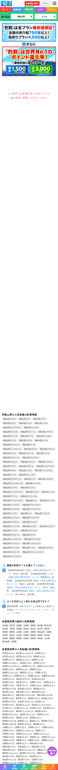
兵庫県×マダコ (47, 740)
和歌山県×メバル (43, 453)
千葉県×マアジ (22, 685)
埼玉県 (5, 628)
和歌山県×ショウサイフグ (13, 492)
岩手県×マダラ (8, 653)
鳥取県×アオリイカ (27, 753)
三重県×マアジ (8, 730)
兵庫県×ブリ (21, 740)
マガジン (52, 9)
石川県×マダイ (36, 708)
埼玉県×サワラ (8, 679)
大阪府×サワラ (22, 737)
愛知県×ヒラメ (39, 724)
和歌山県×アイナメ (10, 496)
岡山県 (12, 635)
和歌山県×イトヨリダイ (44, 470)
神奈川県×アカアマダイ (25, 695)
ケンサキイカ (21, 610)
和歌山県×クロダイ (45, 462)
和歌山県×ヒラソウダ (11, 526)
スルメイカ (35, 610)
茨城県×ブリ (7, 676)
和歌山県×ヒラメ (25, 423)
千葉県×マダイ (36, 682)
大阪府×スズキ (8, 740)
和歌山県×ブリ (24, 419)
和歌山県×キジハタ (28, 432)
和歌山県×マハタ (9, 440)
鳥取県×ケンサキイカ (26, 750)
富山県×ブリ (40, 701)
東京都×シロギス (25, 688)
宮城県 (19, 625)
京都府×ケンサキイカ (25, 730)
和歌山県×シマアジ (10, 488)
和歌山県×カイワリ (28, 488)
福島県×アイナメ (27, 672)
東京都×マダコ (8, 692)
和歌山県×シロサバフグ (31, 543)
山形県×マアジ (39, 663)
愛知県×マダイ (47, 721)
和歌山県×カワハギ (26, 453)
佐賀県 (26, 638)
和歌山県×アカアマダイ (12, 427)
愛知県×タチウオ (9, 724)
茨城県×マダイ (41, 672)
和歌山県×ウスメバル (29, 496)
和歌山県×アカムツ (10, 462)
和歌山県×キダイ (9, 470)
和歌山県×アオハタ (26, 466)
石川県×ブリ (7, 708)
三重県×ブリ (7, 727)
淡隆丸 (28, 570)
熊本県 (40, 638)
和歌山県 (29, 9)
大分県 (47, 638)
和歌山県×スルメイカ (11, 458)
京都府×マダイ (8, 734)
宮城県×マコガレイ (10, 663)
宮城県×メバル (37, 659)
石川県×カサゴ (8, 711)
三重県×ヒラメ (34, 727)
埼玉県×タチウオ (23, 679)
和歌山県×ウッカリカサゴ (13, 500)
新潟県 (26, 628)
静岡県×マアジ (36, 717)
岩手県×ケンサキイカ (25, 653)
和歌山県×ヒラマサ (31, 427)
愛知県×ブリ (35, 721)
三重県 (19, 632)
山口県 (19, 635)
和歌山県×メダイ (25, 470)
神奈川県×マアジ (23, 692)
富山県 (33, 628)
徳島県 (5, 638)
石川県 (40, 628)
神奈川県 (48, 625)
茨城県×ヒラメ (20, 676)
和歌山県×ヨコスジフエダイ (33, 552)
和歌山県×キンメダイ (27, 475)
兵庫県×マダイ (34, 740)
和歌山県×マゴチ (9, 466)
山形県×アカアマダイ (46, 666)
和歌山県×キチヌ (29, 535)
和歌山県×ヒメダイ (30, 526)
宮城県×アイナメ (23, 659)
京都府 (49, 632)
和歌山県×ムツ (26, 513)
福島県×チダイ (36, 669)
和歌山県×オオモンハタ (12, 479)
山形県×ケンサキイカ (11, 666)
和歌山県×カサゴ (9, 423)
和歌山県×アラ (29, 479)
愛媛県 (12, 638)
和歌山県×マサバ (32, 492)
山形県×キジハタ (28, 666)
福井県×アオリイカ (10, 714)
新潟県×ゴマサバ (9, 701)
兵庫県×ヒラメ (22, 743)
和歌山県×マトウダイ (11, 548)
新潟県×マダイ (8, 698)
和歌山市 (46, 570)
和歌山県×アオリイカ (11, 445)
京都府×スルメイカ (24, 734)
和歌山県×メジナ (48, 492)
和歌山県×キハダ (29, 445)
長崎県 (33, 638)
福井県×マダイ (41, 711)
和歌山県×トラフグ (10, 531)
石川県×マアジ (49, 708)
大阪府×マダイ (8, 737)
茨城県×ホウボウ (48, 676)
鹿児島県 (6, 641)
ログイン (46, 3)
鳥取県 (26, 635)
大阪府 (26, 632)
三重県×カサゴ (47, 727)
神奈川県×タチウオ (45, 695)
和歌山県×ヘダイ (29, 548)
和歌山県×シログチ (33, 483)
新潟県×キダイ (47, 698)
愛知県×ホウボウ (25, 724)
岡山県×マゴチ (24, 759)
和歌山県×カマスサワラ (12, 556)
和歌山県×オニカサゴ (31, 458)
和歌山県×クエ (31, 500)
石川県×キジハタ (21, 708)
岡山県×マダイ (22, 756)
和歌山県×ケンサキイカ (12, 449)
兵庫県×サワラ (8, 743)
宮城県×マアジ (8, 659)
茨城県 (19, 628)
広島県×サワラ (36, 763)
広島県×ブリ (23, 763)
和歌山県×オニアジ (30, 522)
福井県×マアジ (43, 714)
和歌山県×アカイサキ (29, 531)
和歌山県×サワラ (27, 436)
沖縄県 (14, 641)
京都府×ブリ (40, 730)
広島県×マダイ (37, 759)
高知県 (40, 635)
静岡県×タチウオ (9, 721)
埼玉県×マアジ (22, 682)
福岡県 (19, 638)
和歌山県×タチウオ (10, 432)
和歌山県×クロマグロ (11, 509)
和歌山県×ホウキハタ (11, 535)
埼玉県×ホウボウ (38, 679)
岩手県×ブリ (40, 653)
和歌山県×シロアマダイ (45, 466)
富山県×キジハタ (23, 705)
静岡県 (12, 632)
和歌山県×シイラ (9, 475)
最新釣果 (17, 9)
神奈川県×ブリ (8, 695)
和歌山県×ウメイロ (47, 500)
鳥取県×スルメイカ (10, 753)
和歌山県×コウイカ (45, 548)
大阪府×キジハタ (48, 737)
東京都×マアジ (49, 685)
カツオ (35, 577)
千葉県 (12, 628)
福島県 (33, 625)
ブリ (13, 613)
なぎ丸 (50, 574)
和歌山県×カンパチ (10, 436)
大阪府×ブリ (35, 737)
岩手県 (12, 625)
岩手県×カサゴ (8, 656)
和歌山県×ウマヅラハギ (31, 509)
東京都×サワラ (39, 688)
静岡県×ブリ (23, 721)
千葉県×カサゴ (36, 685)
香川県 (47, 635)
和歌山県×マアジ (39, 419)
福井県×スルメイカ (27, 714)
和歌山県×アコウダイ (11, 518)
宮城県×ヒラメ (39, 656)
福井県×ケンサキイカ (25, 711)
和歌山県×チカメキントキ (13, 483)
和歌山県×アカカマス (31, 518)
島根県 (33, 635)
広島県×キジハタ (9, 763)
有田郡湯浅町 (23, 577)
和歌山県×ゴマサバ (45, 432)
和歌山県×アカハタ (47, 449)
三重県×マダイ (20, 727)
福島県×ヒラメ (22, 669)
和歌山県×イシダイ (10, 513)
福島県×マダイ (8, 669)
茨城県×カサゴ (34, 676)
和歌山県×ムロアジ (47, 526)
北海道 (5, 625)
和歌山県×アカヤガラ (32, 539)
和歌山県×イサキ (41, 423)
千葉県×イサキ (8, 685)
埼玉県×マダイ (8, 682)
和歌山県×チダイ (9, 453)
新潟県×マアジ (34, 698)
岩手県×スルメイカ (24, 656)
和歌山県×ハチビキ (42, 513)
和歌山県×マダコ (25, 440)
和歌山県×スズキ (41, 440)
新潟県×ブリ (21, 698)
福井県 (47, 628)
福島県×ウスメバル (10, 672)
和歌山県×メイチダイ (11, 505)
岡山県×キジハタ (9, 759)
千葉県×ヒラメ (49, 682)
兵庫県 (33, 632)
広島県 (5, 635)
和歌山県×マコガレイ (11, 522)
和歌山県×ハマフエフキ (12, 539)
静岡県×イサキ (22, 717)
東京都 (40, 625)
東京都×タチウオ (9, 688)
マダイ (40, 9)
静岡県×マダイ (8, 717)
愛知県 (5, 632)
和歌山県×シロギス (44, 436)
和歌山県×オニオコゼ (11, 552)
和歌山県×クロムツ (28, 462)
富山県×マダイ (8, 705)
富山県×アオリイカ (26, 701)
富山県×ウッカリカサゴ (41, 705)
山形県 (26, 625)
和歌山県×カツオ (30, 449)
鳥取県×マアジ (43, 750)
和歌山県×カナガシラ (11, 543)
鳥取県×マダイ (43, 753)
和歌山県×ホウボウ (45, 479)
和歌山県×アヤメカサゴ (31, 505)
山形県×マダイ (26, 663)
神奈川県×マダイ (38, 692)
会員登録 (32, 3)
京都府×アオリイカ (41, 734)
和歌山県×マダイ (9, 419)
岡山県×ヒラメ (36, 756)
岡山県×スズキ (8, 756)
